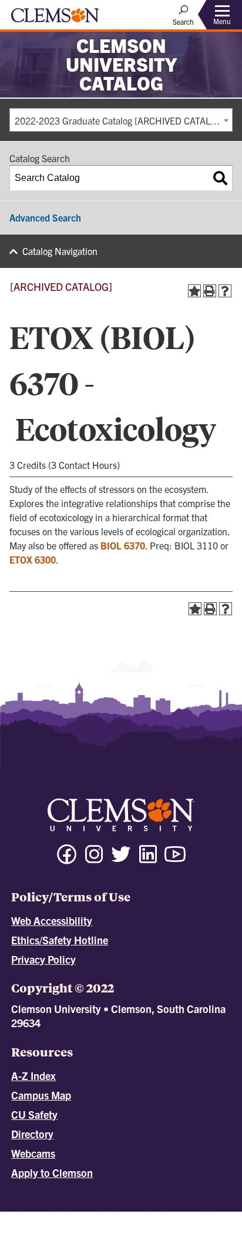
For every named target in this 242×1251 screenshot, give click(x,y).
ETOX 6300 (32, 559)
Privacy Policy (43, 959)
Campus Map (41, 1095)
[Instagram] (94, 859)
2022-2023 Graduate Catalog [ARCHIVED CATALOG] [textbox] (120, 120)
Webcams (33, 1153)
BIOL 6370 (122, 545)
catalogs (69, 1217)
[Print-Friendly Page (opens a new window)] (209, 290)
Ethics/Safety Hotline (59, 940)
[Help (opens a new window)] (225, 290)
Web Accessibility (51, 920)
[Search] (220, 178)
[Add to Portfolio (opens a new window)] (194, 290)
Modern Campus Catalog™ (144, 1228)
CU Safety (34, 1114)
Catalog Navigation (60, 251)
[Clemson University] (55, 19)
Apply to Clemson (52, 1172)
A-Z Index (33, 1075)
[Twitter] (121, 859)
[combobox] (121, 120)
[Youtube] (175, 859)
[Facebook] (67, 859)
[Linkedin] (148, 859)
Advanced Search (45, 217)
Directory (32, 1134)
